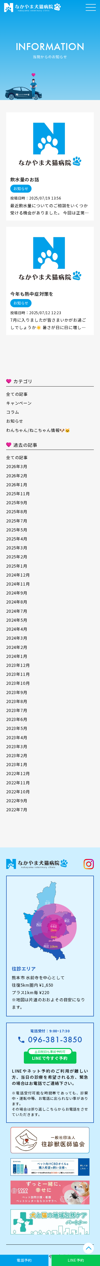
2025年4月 (16, 539)
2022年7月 (16, 809)
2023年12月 (18, 665)
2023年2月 (16, 755)
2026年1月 (16, 484)
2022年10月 (18, 791)
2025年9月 (16, 502)
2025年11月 (18, 493)
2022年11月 (18, 782)
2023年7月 (16, 710)
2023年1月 (16, 764)
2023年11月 (18, 674)
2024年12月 (18, 575)
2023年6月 (16, 719)
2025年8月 (16, 511)
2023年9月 (16, 692)
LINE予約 (76, 1260)
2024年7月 (16, 611)
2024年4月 (16, 629)
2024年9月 (16, 593)
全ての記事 (17, 394)
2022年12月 (18, 773)
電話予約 (24, 1260)
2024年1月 (16, 656)
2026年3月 (16, 466)
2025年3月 (16, 548)
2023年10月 (18, 683)
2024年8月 (16, 602)
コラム (12, 412)
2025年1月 (16, 566)
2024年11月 (18, 584)
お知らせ (14, 421)
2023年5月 (16, 728)
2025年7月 (16, 521)
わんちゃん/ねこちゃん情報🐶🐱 (38, 430)
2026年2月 (16, 475)
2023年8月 (16, 701)
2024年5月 (16, 620)
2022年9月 (16, 800)
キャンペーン (19, 403)
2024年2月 (16, 647)
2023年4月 (16, 737)
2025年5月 (16, 530)
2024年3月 (16, 638)
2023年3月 (16, 746)
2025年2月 (16, 556)
